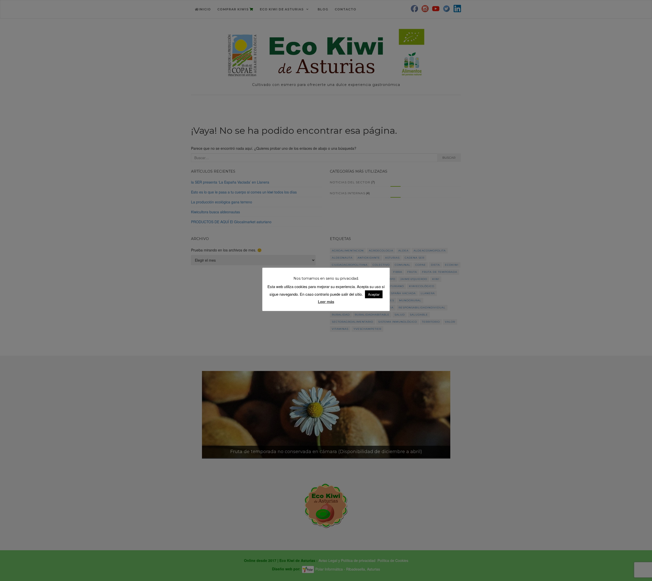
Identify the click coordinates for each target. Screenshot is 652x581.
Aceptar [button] (373, 294)
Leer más (326, 301)
